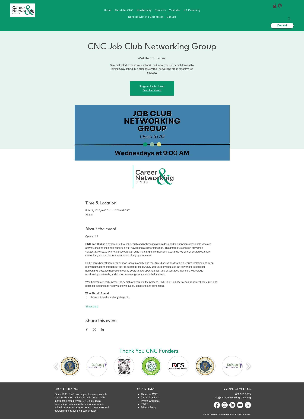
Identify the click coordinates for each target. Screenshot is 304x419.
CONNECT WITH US (237, 389)
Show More (91, 306)
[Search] (289, 18)
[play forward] (248, 366)
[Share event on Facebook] (86, 329)
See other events (152, 90)
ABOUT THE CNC (66, 389)
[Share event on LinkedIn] (102, 329)
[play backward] (55, 366)
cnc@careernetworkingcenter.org (232, 397)
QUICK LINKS (146, 389)
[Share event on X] (94, 329)
